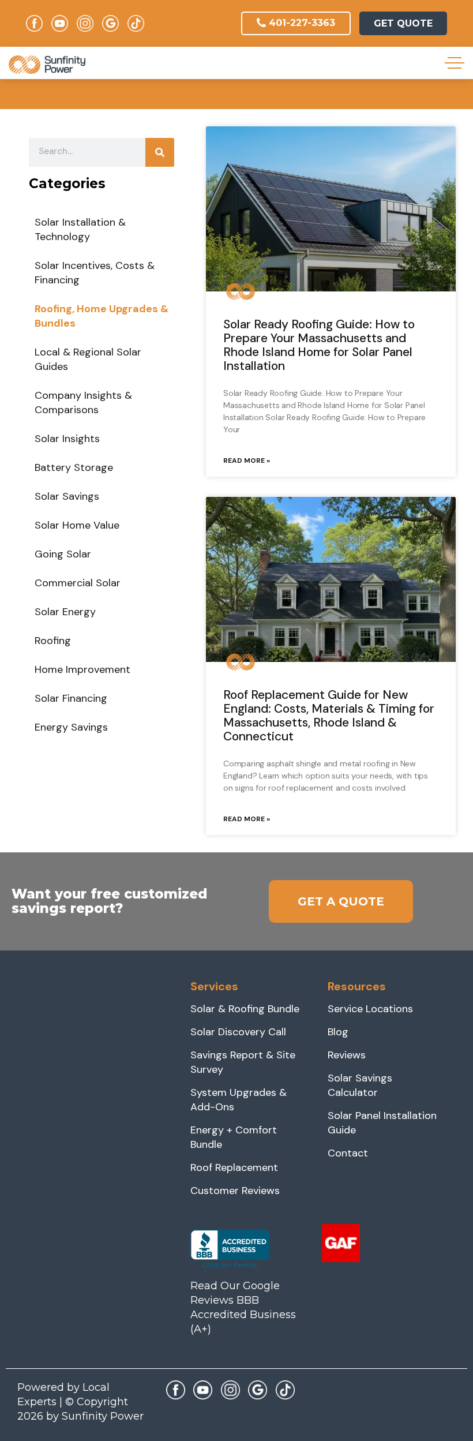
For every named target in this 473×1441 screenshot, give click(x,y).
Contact (348, 1153)
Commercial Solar (78, 583)
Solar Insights (67, 439)
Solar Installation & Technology (80, 229)
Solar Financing (71, 698)
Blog (338, 1032)
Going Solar (63, 554)
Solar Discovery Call (238, 1032)
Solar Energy (65, 612)
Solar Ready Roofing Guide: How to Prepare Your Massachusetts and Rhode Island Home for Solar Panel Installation (319, 345)
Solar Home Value (77, 525)
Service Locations (370, 1009)
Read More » (246, 460)
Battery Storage (74, 467)
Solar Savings (67, 496)
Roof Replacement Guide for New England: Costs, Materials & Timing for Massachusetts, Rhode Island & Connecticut (328, 715)
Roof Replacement (234, 1167)
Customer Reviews (235, 1190)
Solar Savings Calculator (360, 1085)
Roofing (53, 640)
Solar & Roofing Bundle (244, 1009)
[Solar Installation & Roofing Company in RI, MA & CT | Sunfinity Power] (47, 64)
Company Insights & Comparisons (83, 402)
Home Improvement (82, 669)
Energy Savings (71, 727)
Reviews (347, 1055)
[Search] (159, 152)
